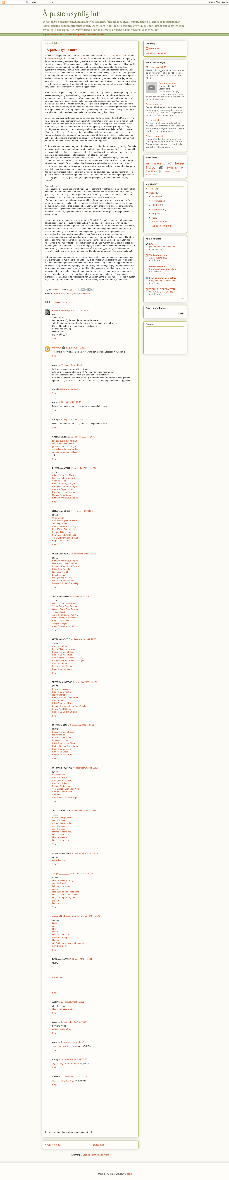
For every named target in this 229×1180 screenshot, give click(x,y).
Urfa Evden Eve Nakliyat (63, 580)
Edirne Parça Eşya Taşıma (64, 483)
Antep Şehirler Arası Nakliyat (65, 615)
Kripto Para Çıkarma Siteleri (64, 712)
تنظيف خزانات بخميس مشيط (65, 1046)
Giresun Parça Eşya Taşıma (65, 609)
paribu (55, 889)
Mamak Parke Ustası (61, 495)
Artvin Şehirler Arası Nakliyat (65, 626)
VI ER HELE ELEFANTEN (162, 289)
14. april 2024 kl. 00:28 (82, 959)
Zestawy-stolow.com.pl (70, 389)
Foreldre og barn (96, 35)
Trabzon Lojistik (59, 612)
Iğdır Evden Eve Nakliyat (63, 478)
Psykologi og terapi (75, 35)
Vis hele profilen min (156, 53)
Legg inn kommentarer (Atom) (96, 1155)
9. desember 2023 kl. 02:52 (85, 682)
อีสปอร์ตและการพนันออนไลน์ (162, 269)
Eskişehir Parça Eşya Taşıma (65, 566)
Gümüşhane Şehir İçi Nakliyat (65, 521)
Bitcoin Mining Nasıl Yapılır (64, 649)
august (155, 213)
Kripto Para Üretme (60, 752)
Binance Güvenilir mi (61, 532)
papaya (55, 900)
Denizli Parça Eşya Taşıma (64, 563)
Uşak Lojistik (58, 518)
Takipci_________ (60, 873)
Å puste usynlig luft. (72, 13)
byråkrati (172, 167)
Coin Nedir (57, 794)
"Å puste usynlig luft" (52, 35)
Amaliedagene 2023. (158, 258)
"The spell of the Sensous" (115, 55)
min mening (155, 163)
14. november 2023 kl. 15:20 (83, 554)
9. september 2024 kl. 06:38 (73, 1022)
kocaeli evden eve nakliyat (64, 443)
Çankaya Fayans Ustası (63, 489)
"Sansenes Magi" (54, 58)
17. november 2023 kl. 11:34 (82, 596)
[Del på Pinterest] (91, 289)
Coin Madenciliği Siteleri (63, 658)
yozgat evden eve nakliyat (64, 446)
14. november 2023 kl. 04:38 (84, 511)
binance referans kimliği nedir (65, 894)
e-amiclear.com (59, 860)
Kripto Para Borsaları (61, 569)
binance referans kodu (62, 832)
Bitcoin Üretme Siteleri (62, 666)
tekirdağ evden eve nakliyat (64, 441)
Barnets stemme (154, 104)
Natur (75, 294)
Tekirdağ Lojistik (59, 523)
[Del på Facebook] (89, 289)
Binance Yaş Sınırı (60, 740)
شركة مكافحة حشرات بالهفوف (65, 1063)
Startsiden (98, 1144)
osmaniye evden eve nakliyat (65, 449)
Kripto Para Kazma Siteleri (64, 743)
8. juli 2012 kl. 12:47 (80, 310)
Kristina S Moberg (61, 310)
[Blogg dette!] (83, 289)
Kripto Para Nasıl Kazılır (63, 655)
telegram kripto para (61, 937)
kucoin (55, 923)
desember (157, 196)
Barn (56, 294)
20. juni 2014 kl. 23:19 (71, 402)
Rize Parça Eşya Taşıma (63, 492)
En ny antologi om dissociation (163, 280)
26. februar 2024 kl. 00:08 (88, 916)
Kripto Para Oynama (61, 692)
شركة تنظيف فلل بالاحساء (63, 1081)
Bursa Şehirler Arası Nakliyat (65, 526)
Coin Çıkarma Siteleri (61, 780)
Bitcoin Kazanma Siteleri (63, 652)
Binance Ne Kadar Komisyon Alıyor (68, 660)
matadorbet (57, 977)
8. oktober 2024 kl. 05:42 (72, 1042)
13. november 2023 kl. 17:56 (83, 468)
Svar (54, 338)
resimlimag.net (58, 735)
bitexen (55, 903)
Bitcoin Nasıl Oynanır (62, 737)
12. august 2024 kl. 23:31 (72, 1002)
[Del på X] (86, 289)
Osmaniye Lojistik (60, 572)
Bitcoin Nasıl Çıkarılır (62, 709)
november (157, 201)
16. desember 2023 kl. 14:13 (85, 853)
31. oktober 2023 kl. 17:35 (83, 437)
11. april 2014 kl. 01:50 (71, 365)
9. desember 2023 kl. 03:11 (82, 725)
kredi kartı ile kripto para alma (65, 892)
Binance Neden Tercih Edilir (64, 786)
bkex (54, 929)
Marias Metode (157, 266)
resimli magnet (58, 820)
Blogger (128, 1174)
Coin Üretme (57, 700)
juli (153, 218)
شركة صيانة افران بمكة (62, 1009)
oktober (156, 205)
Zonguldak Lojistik (60, 623)
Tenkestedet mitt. (158, 255)
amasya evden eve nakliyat (64, 452)
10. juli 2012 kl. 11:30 (75, 348)
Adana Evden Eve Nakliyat (64, 475)
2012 (152, 193)
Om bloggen (84, 294)
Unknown (56, 348)
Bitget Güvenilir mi (60, 540)
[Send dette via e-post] (80, 289)
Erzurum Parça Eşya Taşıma (65, 498)
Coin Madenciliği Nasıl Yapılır (65, 797)
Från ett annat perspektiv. (163, 278)
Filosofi (69, 294)
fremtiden (151, 171)
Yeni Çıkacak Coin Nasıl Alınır (65, 789)
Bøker (61, 294)
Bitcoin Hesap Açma (61, 689)
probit (54, 926)
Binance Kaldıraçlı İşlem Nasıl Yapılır (69, 706)
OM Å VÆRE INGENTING (161, 292)
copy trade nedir (59, 883)
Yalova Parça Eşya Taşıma (64, 606)
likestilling (149, 174)
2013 (152, 188)
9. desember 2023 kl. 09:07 (85, 768)
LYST (152, 244)
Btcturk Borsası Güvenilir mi (65, 697)
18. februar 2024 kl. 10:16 (81, 873)
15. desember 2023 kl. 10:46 (83, 810)
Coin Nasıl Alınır (59, 646)
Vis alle (181, 299)
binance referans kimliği (63, 880)
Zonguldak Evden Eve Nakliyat (66, 583)
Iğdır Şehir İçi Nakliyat (62, 578)
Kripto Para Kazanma (62, 669)
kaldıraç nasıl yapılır (61, 886)
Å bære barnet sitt (155, 136)
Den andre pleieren (155, 120)
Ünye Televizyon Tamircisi (64, 618)
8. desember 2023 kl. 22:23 (83, 639)
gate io (55, 932)
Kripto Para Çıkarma (61, 749)
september (157, 209)
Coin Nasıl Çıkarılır (60, 783)
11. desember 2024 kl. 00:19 (74, 1077)
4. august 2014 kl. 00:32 (72, 419)
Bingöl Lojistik (58, 575)
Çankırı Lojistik (59, 481)
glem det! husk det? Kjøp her (162, 246)
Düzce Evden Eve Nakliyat (64, 603)
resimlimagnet (58, 695)
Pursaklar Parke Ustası (62, 620)
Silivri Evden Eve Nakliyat (64, 535)
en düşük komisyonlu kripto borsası (68, 943)
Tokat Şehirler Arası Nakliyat (65, 538)
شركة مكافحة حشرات (61, 1029)
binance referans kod (61, 934)
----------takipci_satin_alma (64, 916)
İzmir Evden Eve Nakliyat (63, 529)
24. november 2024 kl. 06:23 (74, 1059)
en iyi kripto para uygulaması (65, 897)
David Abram (80, 58)
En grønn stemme (168, 83)
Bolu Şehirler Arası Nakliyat (64, 486)
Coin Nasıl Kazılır (60, 777)
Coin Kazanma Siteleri (62, 792)
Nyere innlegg (52, 1144)
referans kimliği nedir (61, 817)
